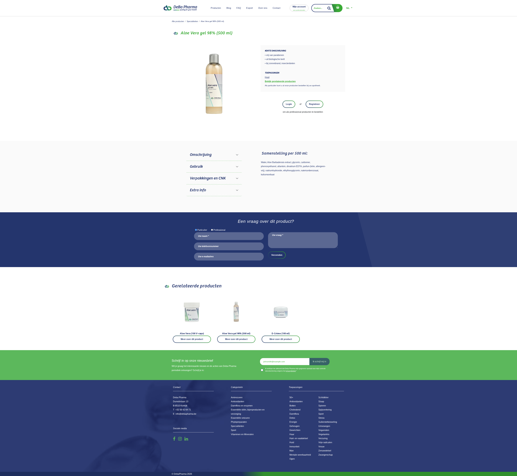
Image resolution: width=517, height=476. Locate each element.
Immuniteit (294, 446)
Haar (291, 434)
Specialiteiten (192, 21)
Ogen (292, 459)
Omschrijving (200, 155)
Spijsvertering (325, 410)
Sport (321, 414)
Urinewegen (324, 426)
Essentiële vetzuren (240, 418)
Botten (292, 406)
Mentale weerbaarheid (300, 455)
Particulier (202, 230)
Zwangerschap (325, 455)
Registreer (314, 104)
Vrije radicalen (325, 442)
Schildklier (323, 397)
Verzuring (323, 438)
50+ (291, 397)
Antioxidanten (296, 401)
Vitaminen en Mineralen (242, 434)
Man (291, 450)
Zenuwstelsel (324, 450)
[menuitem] (216, 8)
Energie (293, 422)
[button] (299, 8)
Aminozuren (236, 397)
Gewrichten (294, 430)
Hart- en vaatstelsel (298, 438)
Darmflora (294, 414)
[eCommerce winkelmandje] (337, 8)
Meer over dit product (192, 339)
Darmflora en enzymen (242, 406)
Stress (321, 418)
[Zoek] (329, 8)
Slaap (321, 401)
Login (289, 104)
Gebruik (196, 166)
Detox (292, 418)
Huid (291, 442)
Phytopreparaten (239, 422)
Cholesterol (295, 410)
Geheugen (294, 426)
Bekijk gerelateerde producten (280, 81)
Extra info (198, 190)
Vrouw (321, 446)
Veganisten (323, 430)
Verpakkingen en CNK (208, 178)
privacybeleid (291, 371)
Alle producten (178, 21)
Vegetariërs (323, 434)
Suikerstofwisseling (327, 422)
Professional (219, 230)
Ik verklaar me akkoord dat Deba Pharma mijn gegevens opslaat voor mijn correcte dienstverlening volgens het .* (295, 370)
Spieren (322, 406)
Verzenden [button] (276, 255)
